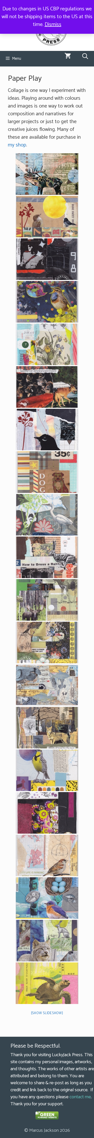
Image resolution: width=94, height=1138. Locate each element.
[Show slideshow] (47, 1013)
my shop (17, 145)
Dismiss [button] (53, 24)
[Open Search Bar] (85, 57)
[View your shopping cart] (67, 57)
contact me (80, 1097)
